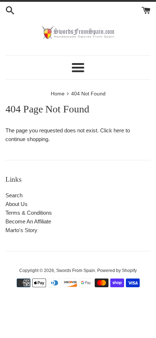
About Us (16, 204)
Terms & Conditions (28, 213)
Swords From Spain (75, 270)
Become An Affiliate (28, 221)
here (119, 130)
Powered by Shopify (117, 270)
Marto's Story (21, 230)
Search (13, 195)
